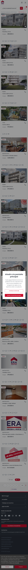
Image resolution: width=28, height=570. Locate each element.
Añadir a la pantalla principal (14, 295)
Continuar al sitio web (14, 290)
